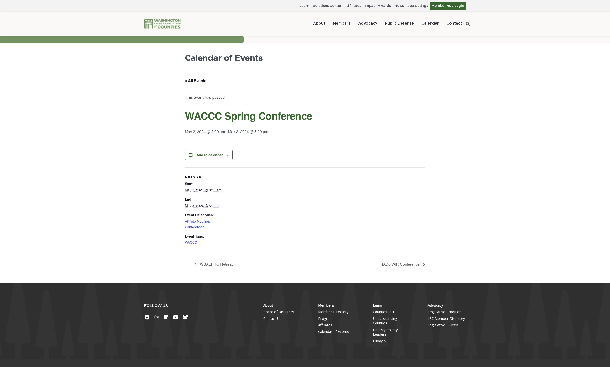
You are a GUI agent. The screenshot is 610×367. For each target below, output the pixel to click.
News (399, 6)
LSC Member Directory (446, 318)
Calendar (430, 23)
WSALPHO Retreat (216, 264)
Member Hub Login (448, 6)
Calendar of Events (333, 331)
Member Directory (333, 311)
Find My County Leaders (385, 332)
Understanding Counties (385, 321)
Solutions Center (327, 6)
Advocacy (367, 23)
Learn (304, 6)
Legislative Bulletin (443, 324)
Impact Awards (378, 6)
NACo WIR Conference (400, 264)
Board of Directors (278, 311)
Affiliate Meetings (198, 221)
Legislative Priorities (444, 311)
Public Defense (399, 23)
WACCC (191, 242)
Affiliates (353, 6)
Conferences (194, 226)
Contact (454, 23)
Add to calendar (210, 154)
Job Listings (418, 6)
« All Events (195, 80)
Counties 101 (384, 311)
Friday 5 (379, 340)
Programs (326, 318)
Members (342, 23)
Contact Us (272, 318)
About (319, 23)
